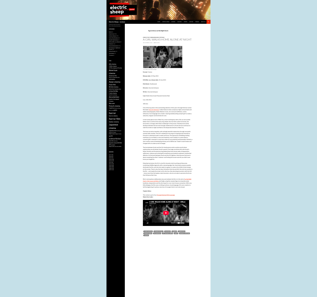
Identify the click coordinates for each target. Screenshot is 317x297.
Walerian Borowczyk (113, 146)
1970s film (119, 68)
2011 (111, 163)
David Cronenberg (113, 94)
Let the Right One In (167, 233)
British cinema (113, 87)
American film (113, 75)
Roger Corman (118, 133)
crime (119, 89)
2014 (111, 159)
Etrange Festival (158, 231)
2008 (111, 168)
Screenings (111, 53)
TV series (111, 55)
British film (111, 89)
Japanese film (112, 130)
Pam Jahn (157, 42)
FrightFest (111, 108)
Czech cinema (113, 93)
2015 (111, 157)
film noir (112, 103)
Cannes (116, 89)
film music (167, 231)
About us (203, 21)
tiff (110, 145)
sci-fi (111, 136)
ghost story (111, 110)
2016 (111, 156)
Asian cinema (114, 82)
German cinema (117, 108)
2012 (111, 162)
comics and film (148, 231)
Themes (185, 21)
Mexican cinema (112, 132)
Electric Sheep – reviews (117, 22)
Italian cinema (114, 122)
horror (174, 231)
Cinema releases (154, 37)
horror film (182, 231)
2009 (111, 166)
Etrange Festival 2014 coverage (166, 195)
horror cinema (113, 116)
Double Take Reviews (113, 39)
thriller (119, 143)
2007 (111, 169)
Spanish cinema (113, 143)
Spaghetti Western (184, 233)
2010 (111, 165)
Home (158, 21)
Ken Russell (119, 130)
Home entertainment (113, 45)
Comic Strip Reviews (113, 38)
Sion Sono (116, 140)
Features (179, 21)
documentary (114, 97)
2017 (111, 154)
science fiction (115, 138)
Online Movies (112, 51)
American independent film (114, 77)
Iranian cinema (148, 233)
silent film (111, 140)
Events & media (165, 21)
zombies (119, 146)
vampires (113, 145)
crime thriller (113, 91)
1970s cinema (113, 68)
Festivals (161, 37)
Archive (191, 21)
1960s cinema (113, 66)
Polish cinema (112, 133)
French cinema (114, 106)
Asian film (112, 85)
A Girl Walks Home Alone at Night (167, 39)
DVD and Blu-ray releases (114, 41)
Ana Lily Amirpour (154, 109)
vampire (146, 235)
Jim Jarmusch (157, 233)
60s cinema (112, 64)
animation (112, 79)
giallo (115, 110)
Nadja (176, 233)
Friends (197, 21)
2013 (111, 160)
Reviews (173, 21)
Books (110, 32)
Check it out (146, 37)
